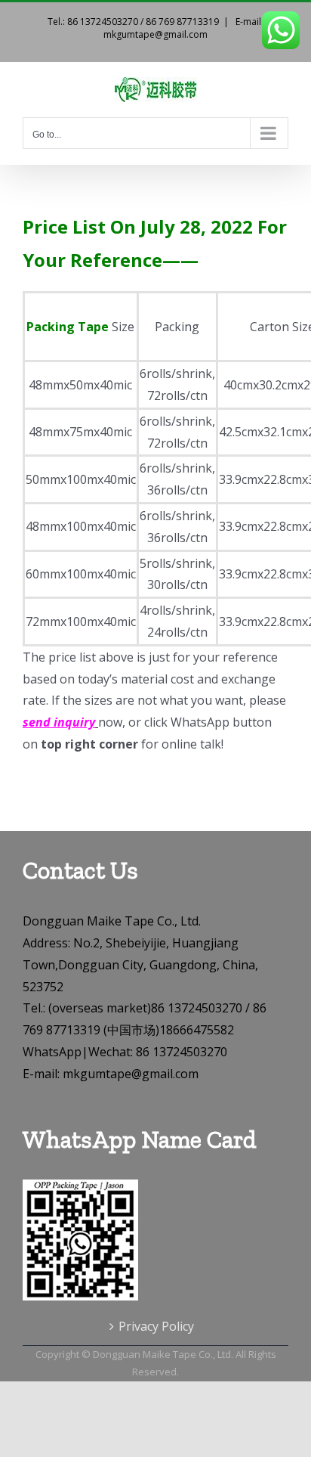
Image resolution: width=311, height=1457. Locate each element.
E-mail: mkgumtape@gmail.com (183, 28)
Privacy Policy (156, 1326)
